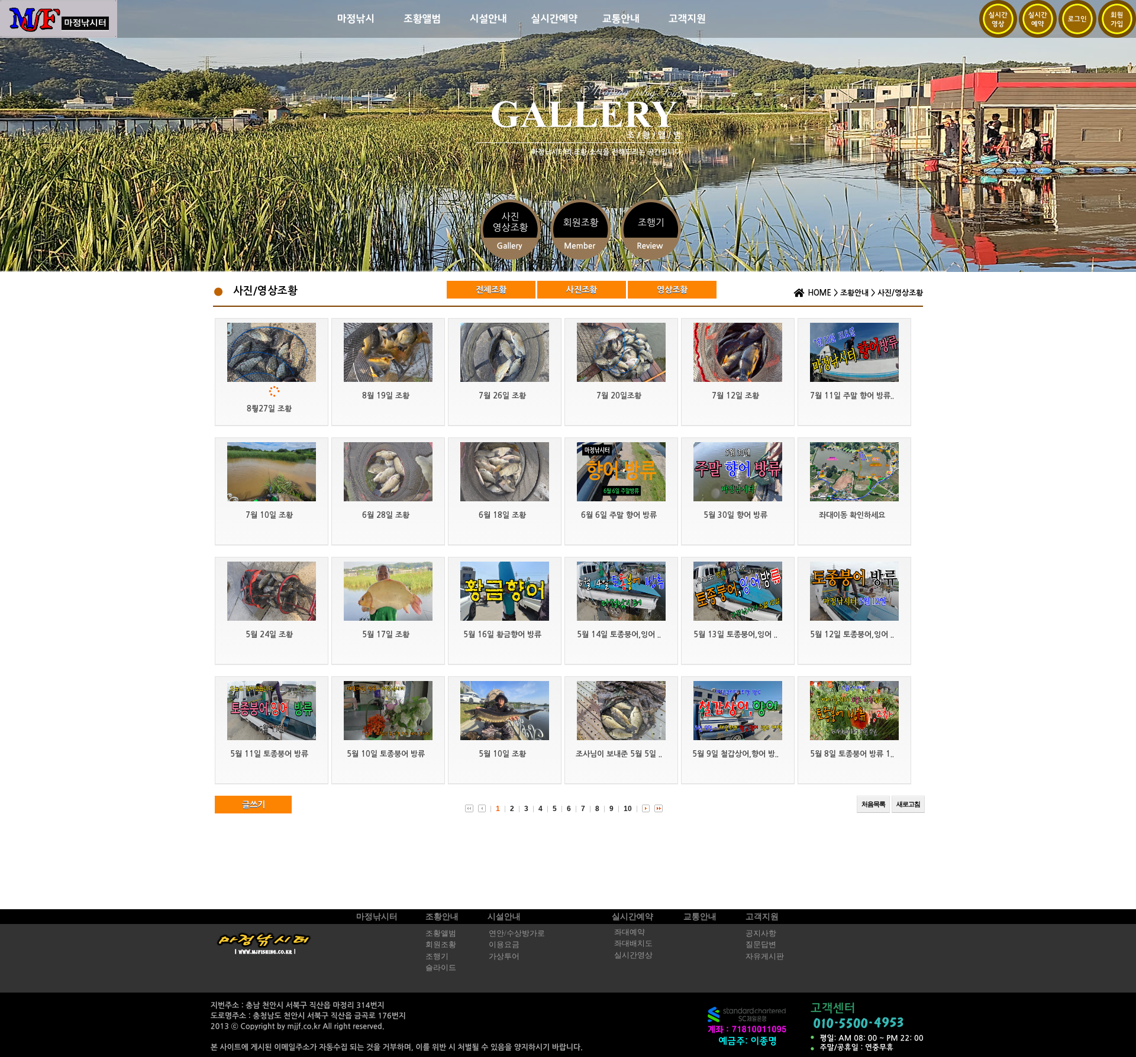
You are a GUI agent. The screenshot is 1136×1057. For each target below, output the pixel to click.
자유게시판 (765, 956)
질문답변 (761, 945)
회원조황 (440, 945)
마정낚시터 (377, 916)
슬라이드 (440, 968)
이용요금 (504, 945)
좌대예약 (629, 932)
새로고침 (908, 804)
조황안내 (854, 293)
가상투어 (504, 956)
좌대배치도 (633, 943)
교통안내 (700, 916)
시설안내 (504, 916)
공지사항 (761, 933)
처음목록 (873, 804)
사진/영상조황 (900, 293)
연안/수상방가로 (517, 933)
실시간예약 (632, 916)
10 (628, 809)
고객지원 (762, 916)
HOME (819, 293)
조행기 (436, 956)
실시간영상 (633, 955)
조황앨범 (440, 933)
